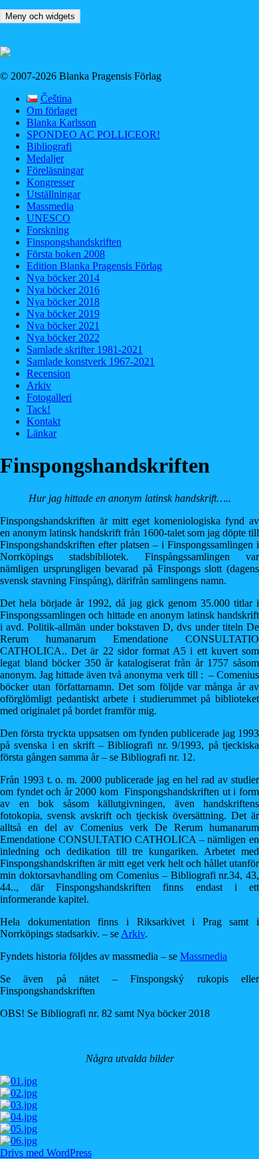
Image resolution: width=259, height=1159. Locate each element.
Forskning (48, 230)
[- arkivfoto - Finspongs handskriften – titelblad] (129, 1105)
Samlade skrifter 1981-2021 (85, 349)
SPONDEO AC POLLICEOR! (93, 134)
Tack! (38, 409)
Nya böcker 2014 (63, 277)
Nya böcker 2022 (63, 337)
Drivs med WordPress (46, 1152)
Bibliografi (49, 146)
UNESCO (48, 218)
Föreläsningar (55, 170)
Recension (48, 373)
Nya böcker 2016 (63, 289)
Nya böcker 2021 (63, 325)
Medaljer (45, 158)
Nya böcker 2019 (63, 313)
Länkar (41, 433)
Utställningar (53, 194)
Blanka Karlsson (61, 122)
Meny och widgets (40, 16)
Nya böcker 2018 (63, 301)
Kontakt (43, 421)
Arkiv (39, 385)
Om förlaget (52, 110)
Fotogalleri (49, 397)
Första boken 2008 (66, 254)
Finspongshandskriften (74, 242)
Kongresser (50, 182)
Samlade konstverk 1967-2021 (91, 361)
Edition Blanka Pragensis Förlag (94, 265)
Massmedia (50, 206)
